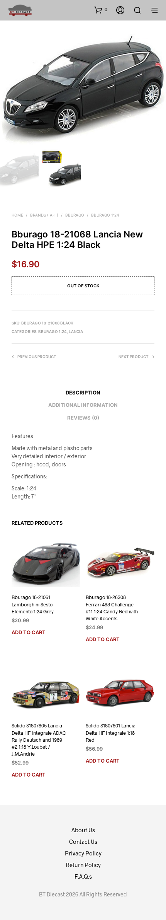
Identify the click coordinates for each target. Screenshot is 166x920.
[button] (100, 10)
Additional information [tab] (83, 405)
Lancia (76, 331)
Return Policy (83, 864)
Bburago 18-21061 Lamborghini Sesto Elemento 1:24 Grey (33, 604)
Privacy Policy (83, 853)
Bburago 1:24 (105, 215)
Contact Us (83, 841)
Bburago (74, 215)
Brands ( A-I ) (44, 215)
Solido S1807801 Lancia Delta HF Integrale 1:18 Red (111, 732)
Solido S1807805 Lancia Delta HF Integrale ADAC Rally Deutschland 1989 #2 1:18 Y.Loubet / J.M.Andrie (39, 739)
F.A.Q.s (83, 876)
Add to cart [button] (29, 632)
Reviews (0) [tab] (83, 418)
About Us (83, 829)
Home (17, 215)
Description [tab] (83, 392)
